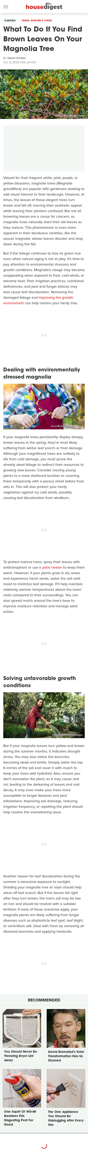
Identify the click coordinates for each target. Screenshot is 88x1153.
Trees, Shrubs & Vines (36, 20)
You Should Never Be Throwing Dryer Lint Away (20, 1056)
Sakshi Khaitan (16, 58)
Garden (10, 20)
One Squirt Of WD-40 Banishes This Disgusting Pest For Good (20, 1118)
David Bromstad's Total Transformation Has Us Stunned (66, 1056)
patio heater (52, 567)
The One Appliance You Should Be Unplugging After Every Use (66, 1119)
